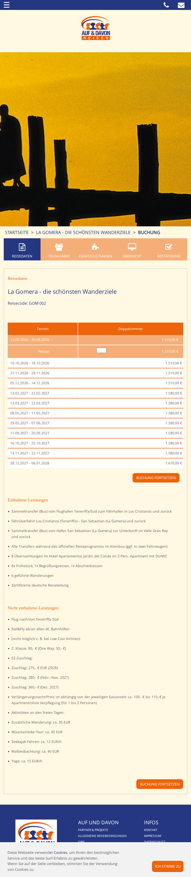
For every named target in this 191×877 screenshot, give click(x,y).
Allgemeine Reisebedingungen (102, 836)
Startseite (17, 232)
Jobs (81, 842)
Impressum (152, 836)
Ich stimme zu (168, 866)
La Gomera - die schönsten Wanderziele (83, 232)
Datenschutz (154, 842)
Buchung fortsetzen (160, 784)
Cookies (60, 852)
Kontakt (150, 830)
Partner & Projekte (93, 830)
